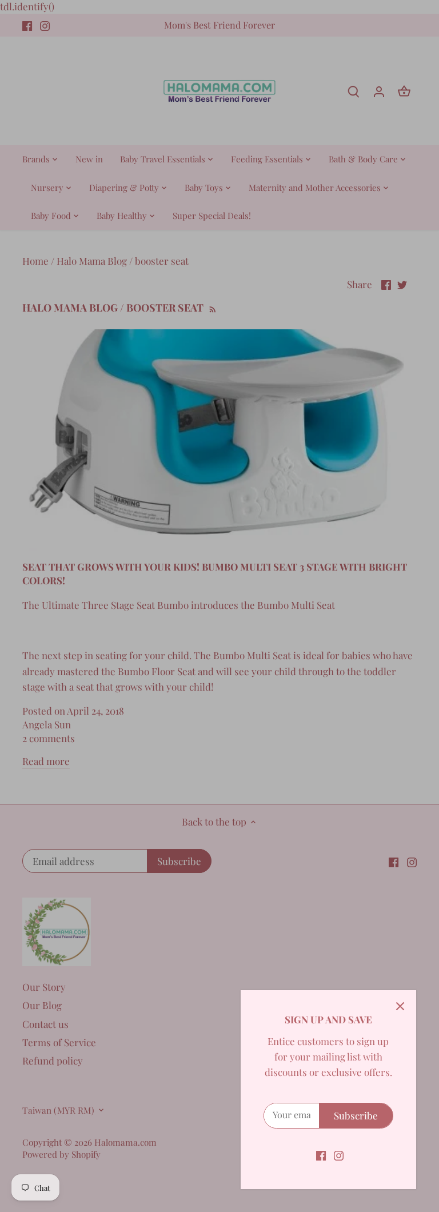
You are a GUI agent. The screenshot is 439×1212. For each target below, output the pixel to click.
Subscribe (356, 1115)
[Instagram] (339, 1155)
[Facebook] (321, 1155)
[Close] (400, 1006)
